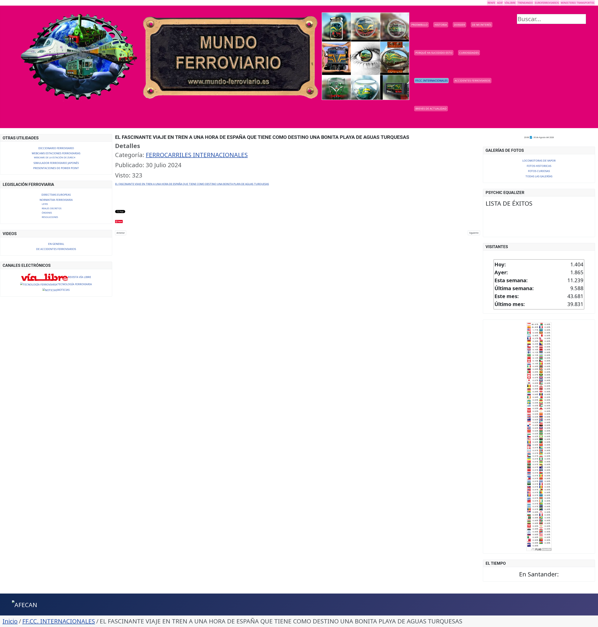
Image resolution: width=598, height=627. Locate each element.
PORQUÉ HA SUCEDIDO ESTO (433, 52)
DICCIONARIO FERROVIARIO (56, 148)
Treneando (525, 3)
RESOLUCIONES (50, 217)
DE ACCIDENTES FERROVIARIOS (56, 249)
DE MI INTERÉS (481, 24)
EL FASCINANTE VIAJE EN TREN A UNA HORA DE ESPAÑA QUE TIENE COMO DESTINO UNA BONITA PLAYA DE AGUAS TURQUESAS (192, 184)
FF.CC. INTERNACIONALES (431, 80)
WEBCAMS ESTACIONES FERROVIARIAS (56, 153)
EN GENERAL (56, 244)
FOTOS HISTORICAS (539, 166)
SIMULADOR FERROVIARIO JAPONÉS (56, 163)
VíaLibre (510, 3)
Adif (500, 3)
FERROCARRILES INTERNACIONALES (197, 155)
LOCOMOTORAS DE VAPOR (539, 160)
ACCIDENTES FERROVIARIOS (472, 80)
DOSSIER (459, 24)
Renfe (491, 3)
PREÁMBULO (419, 24)
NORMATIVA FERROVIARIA (56, 200)
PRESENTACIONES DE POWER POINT (56, 168)
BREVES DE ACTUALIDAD (431, 108)
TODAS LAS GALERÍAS (538, 176)
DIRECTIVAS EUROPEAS (56, 194)
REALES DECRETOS (52, 208)
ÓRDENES (47, 212)
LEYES (45, 204)
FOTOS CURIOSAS (539, 171)
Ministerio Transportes (577, 3)
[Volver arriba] (592, 621)
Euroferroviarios (547, 3)
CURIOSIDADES (469, 52)
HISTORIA (440, 24)
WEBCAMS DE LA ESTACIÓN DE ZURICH (54, 157)
